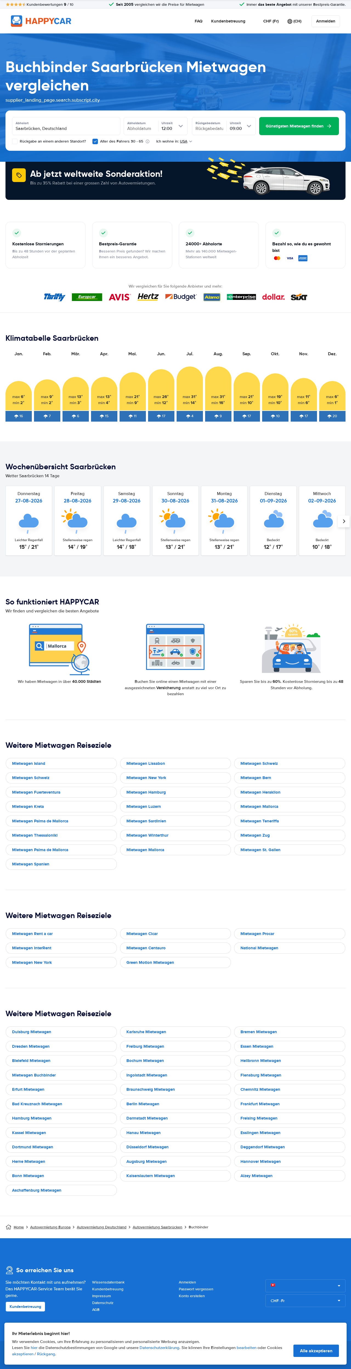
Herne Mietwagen (28, 1161)
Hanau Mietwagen (143, 1133)
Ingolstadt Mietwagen (146, 1075)
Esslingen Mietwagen (260, 1133)
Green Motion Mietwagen (150, 962)
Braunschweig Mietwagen (150, 1089)
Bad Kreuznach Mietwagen (37, 1104)
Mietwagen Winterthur (147, 835)
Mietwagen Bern (255, 778)
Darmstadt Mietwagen (147, 1118)
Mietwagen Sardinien (146, 821)
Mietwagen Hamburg (146, 792)
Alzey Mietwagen (256, 1176)
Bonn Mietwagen (28, 1176)
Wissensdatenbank (108, 1282)
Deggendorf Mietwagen (262, 1147)
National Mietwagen (259, 948)
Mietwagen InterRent (31, 948)
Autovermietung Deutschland (101, 1227)
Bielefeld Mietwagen (31, 1061)
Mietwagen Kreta (28, 806)
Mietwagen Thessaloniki (35, 835)
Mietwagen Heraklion (260, 792)
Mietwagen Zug (255, 835)
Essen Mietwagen (256, 1046)
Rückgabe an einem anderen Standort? (52, 141)
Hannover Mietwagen (260, 1161)
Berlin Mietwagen (142, 1104)
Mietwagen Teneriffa (259, 821)
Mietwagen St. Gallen (260, 850)
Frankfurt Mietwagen (260, 1104)
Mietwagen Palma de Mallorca (40, 821)
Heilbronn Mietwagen (260, 1061)
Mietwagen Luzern (143, 806)
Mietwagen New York (146, 778)
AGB (96, 1309)
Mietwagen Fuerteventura (36, 792)
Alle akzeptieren (316, 1351)
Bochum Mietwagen (145, 1061)
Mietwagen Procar (257, 934)
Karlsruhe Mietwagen (146, 1032)
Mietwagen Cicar (142, 934)
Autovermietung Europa (50, 1227)
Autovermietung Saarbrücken (157, 1227)
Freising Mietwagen (259, 1118)
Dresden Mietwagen (31, 1046)
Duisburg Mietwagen (31, 1032)
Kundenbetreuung (228, 21)
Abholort (22, 123)
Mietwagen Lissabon (145, 763)
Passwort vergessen (196, 1289)
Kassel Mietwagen (29, 1133)
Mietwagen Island (28, 763)
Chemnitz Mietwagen (260, 1089)
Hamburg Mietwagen (32, 1118)
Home (19, 1227)
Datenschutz (103, 1302)
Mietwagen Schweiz (259, 763)
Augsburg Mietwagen (146, 1161)
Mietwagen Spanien (30, 864)
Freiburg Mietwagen (145, 1046)
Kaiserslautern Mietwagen (150, 1176)
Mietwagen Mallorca (259, 806)
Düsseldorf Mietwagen (147, 1147)
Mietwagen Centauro (146, 948)
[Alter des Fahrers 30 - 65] (95, 141)
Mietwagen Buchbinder (34, 1075)
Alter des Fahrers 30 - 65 (121, 141)
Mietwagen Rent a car (32, 934)
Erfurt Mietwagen (28, 1089)
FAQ (198, 21)
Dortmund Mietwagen (32, 1147)
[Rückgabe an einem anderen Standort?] (15, 141)
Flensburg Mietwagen (260, 1075)
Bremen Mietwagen (258, 1032)
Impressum (101, 1296)
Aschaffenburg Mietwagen (36, 1190)
